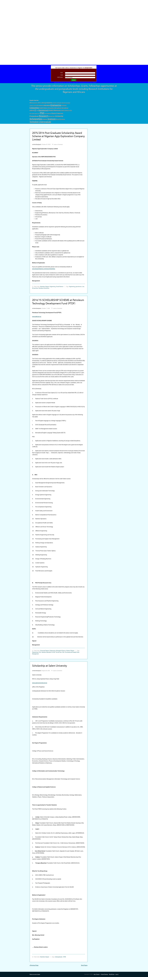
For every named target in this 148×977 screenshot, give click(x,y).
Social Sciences (60, 119)
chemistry (54, 102)
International (57, 108)
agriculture (35, 102)
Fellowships (34, 108)
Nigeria (36, 113)
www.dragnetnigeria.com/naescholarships (43, 268)
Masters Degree (70, 650)
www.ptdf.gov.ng (36, 316)
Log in (116, 974)
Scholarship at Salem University (49, 665)
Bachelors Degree (44, 286)
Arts (41, 102)
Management (43, 110)
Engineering (56, 105)
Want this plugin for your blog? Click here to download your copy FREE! (75, 82)
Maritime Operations (47, 652)
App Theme (96, 974)
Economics (40, 105)
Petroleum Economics (44, 288)
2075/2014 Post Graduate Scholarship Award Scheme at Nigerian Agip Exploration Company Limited (58, 136)
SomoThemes (104, 974)
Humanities (51, 108)
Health (41, 108)
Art (39, 103)
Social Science (59, 286)
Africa (31, 103)
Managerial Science (61, 650)
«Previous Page (34, 965)
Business (49, 103)
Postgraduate (34, 116)
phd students (48, 113)
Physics (53, 113)
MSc (71, 110)
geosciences (78, 286)
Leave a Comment (58, 144)
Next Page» (84, 965)
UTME (64, 956)
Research (43, 116)
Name (61, 72)
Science (44, 119)
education (47, 105)
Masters (51, 110)
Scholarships (36, 119)
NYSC (53, 652)
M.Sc (40, 652)
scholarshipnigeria (36, 144)
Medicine (67, 110)
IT (35, 110)
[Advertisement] (74, 11)
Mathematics (57, 110)
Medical (63, 110)
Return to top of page (35, 974)
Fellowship (64, 105)
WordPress (111, 974)
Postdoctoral (59, 113)
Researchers (51, 116)
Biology (44, 102)
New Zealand (32, 113)
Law (37, 110)
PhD (42, 113)
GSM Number (60, 77)
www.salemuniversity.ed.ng (39, 683)
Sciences (52, 119)
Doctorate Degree (44, 650)
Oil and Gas (35, 288)
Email (62, 75)
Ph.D (39, 113)
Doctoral (35, 105)
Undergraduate (45, 122)
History (45, 108)
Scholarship (59, 116)
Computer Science (61, 102)
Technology (34, 122)
